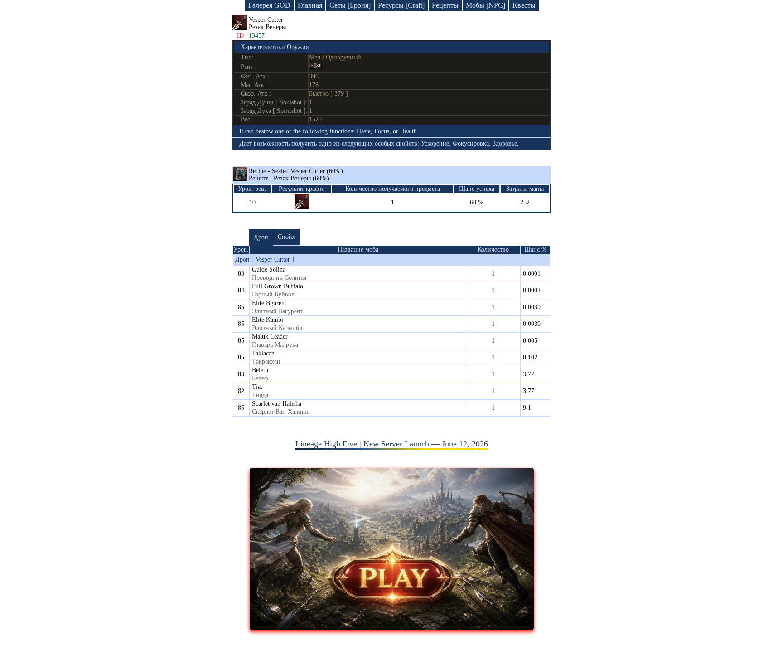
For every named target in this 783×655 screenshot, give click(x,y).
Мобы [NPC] (485, 5)
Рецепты (445, 5)
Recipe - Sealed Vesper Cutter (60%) (296, 175)
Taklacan (263, 353)
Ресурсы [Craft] (401, 5)
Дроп (261, 237)
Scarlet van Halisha (276, 403)
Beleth (260, 370)
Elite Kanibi (267, 319)
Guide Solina (268, 269)
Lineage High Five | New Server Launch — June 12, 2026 (391, 443)
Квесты (524, 5)
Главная (310, 5)
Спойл (286, 236)
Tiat (257, 386)
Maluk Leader (270, 336)
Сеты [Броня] (350, 5)
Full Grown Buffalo (277, 286)
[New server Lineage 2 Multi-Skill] (392, 627)
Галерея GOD (269, 5)
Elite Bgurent (269, 303)
